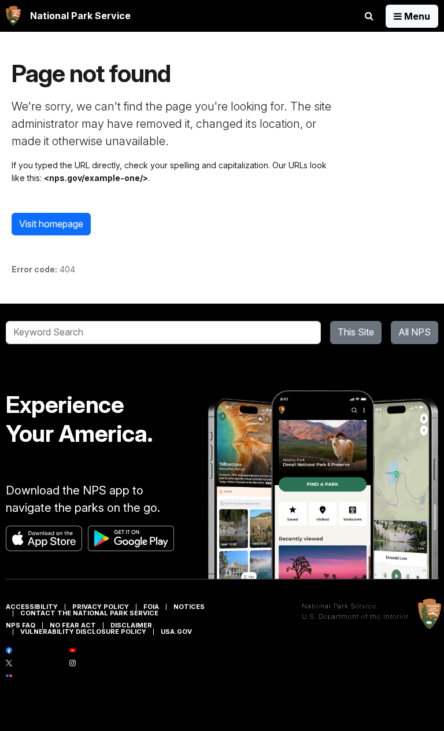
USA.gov (176, 631)
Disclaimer (131, 625)
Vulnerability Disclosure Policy (83, 631)
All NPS (414, 332)
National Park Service (339, 606)
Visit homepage (51, 224)
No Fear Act (73, 625)
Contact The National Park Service (89, 613)
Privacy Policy (100, 607)
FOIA (151, 607)
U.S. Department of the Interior (355, 616)
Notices (189, 607)
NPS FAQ (20, 625)
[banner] (68, 16)
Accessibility (32, 607)
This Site (356, 332)
